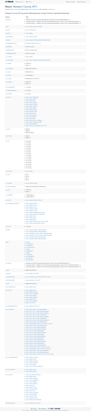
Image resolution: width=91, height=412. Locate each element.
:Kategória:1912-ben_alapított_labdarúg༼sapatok (39, 235)
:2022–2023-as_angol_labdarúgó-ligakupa (37, 350)
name (8, 97)
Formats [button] (29, 1)
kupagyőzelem (10, 87)
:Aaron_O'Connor (32, 104)
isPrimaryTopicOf (10, 280)
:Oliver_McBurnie (31, 297)
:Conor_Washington (32, 97)
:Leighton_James (31, 398)
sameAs (8, 273)
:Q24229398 (30, 256)
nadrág (9, 93)
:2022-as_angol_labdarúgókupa (35, 343)
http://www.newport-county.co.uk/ (33, 43)
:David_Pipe (30, 100)
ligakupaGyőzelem (11, 90)
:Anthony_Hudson (32, 357)
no (8, 141)
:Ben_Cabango (31, 371)
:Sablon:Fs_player (32, 208)
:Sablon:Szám (31, 217)
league (8, 40)
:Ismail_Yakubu (31, 115)
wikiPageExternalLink (11, 43)
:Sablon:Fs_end (31, 205)
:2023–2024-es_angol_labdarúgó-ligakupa (37, 352)
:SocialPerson (29, 251)
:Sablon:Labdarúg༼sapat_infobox (35, 223)
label (7, 270)
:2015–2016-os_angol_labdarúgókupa (36, 314)
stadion (9, 183)
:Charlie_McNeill (31, 394)
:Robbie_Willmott (31, 124)
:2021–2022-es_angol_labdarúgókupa (36, 325)
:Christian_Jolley (31, 111)
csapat (9, 309)
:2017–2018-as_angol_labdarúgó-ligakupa (37, 316)
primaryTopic (10, 403)
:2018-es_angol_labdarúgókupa (35, 338)
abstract (8, 19)
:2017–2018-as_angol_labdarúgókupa (36, 318)
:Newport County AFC (32, 273)
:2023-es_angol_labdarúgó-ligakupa (36, 345)
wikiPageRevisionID (11, 53)
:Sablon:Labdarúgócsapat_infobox (35, 212)
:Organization (30, 247)
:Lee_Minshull (31, 116)
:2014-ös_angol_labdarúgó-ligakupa (36, 329)
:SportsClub (29, 254)
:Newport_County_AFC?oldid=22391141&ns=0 (38, 276)
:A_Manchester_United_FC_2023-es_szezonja (38, 348)
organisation (16, 9)
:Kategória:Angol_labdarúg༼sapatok (36, 237)
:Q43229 (29, 258)
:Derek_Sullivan (31, 396)
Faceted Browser (71, 1)
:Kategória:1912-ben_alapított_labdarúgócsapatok (39, 233)
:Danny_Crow (31, 113)
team (8, 290)
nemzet (9, 136)
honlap (9, 78)
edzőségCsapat (11, 357)
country (8, 33)
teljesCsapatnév (11, 186)
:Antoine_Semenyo (32, 392)
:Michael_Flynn (31, 30)
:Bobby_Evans (31, 287)
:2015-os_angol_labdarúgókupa (35, 330)
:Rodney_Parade (31, 36)
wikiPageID (9, 46)
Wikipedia (35, 410)
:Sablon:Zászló (31, 219)
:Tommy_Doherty (31, 301)
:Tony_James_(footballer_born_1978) (36, 125)
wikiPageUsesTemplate (12, 203)
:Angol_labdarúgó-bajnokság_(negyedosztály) (38, 40)
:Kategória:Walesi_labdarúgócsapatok (36, 231)
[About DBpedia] (9, 2)
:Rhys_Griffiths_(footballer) (34, 122)
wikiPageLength (10, 50)
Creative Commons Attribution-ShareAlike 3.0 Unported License (57, 410)
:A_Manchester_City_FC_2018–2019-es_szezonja (39, 323)
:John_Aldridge (31, 295)
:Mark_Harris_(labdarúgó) (33, 399)
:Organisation (29, 243)
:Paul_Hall (30, 385)
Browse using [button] (20, 1)
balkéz (8, 63)
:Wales (29, 33)
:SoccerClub (29, 245)
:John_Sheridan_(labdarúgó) (34, 366)
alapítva (9, 56)
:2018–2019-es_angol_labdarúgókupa (36, 322)
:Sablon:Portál (31, 216)
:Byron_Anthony (31, 99)
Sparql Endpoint (82, 1)
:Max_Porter (30, 118)
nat (8, 129)
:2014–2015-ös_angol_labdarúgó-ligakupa (37, 313)
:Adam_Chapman (32, 106)
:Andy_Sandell (31, 107)
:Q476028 (29, 260)
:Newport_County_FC (32, 306)
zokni (8, 226)
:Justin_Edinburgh (32, 362)
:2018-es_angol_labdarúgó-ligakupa (36, 336)
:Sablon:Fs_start (31, 210)
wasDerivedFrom (10, 276)
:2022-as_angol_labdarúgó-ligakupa (36, 341)
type (7, 242)
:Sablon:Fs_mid (31, 207)
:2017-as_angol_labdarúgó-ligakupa (36, 332)
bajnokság (9, 60)
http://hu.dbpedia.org (34, 9)
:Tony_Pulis (30, 302)
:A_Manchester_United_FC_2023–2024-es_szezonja (40, 354)
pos (8, 174)
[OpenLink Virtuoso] (33, 408)
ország (9, 171)
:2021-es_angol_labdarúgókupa (35, 339)
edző (8, 72)
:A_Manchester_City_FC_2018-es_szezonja (37, 346)
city (7, 26)
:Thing (28, 242)
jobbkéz (9, 82)
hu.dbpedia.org (51, 9)
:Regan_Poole (31, 299)
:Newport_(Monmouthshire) (34, 26)
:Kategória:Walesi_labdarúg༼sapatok (36, 238)
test (8, 190)
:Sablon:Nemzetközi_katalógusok (35, 214)
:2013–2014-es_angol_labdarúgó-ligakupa (37, 311)
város (8, 200)
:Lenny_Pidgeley (31, 102)
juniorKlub (10, 369)
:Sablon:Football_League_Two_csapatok (37, 221)
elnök (8, 75)
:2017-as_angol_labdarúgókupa (35, 334)
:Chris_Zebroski (31, 109)
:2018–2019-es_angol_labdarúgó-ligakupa (37, 320)
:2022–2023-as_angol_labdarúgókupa (36, 309)
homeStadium (9, 36)
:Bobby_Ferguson (32, 292)
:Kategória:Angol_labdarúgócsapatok (36, 229)
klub (9, 374)
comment (8, 263)
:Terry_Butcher (31, 364)
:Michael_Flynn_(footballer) (34, 120)
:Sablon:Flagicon (31, 203)
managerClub (10, 287)
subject (8, 229)
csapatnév (9, 68)
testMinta (9, 195)
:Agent (28, 249)
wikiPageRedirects (11, 306)
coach (8, 30)
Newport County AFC (25, 6)
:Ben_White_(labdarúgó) (33, 374)
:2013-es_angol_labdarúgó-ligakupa (36, 327)
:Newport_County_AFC (33, 280)
